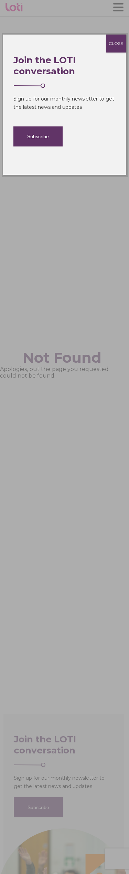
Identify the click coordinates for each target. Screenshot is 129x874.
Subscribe (38, 136)
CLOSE (116, 43)
